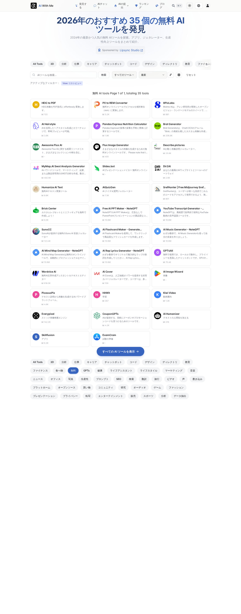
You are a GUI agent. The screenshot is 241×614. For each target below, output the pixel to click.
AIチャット (102, 5)
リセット (191, 74)
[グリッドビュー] (179, 75)
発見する (83, 5)
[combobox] (124, 74)
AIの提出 (122, 5)
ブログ (162, 5)
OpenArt (129, 50)
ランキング (144, 5)
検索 (103, 74)
